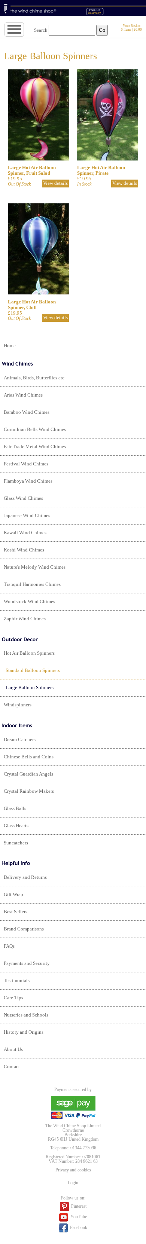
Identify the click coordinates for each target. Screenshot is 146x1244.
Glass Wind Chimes (23, 498)
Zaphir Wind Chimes (25, 618)
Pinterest (78, 1206)
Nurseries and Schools (26, 1015)
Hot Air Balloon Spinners (29, 653)
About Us (13, 1049)
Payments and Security (27, 963)
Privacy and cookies (73, 1170)
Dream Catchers (20, 739)
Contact (12, 1066)
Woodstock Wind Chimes (29, 601)
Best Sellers (15, 911)
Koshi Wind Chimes (24, 550)
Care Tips (13, 997)
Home (10, 345)
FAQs (9, 946)
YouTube (78, 1216)
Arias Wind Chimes (23, 395)
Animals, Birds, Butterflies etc (34, 377)
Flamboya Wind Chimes (28, 481)
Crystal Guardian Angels (28, 774)
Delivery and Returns (25, 877)
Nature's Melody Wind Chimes (35, 567)
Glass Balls (15, 808)
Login (73, 1182)
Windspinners (17, 704)
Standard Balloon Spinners (33, 670)
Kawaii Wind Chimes (25, 532)
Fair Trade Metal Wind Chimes (35, 446)
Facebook (78, 1227)
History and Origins (23, 1032)
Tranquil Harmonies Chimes (32, 584)
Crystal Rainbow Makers (29, 791)
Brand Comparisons (24, 929)
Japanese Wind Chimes (27, 515)
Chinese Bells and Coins (29, 756)
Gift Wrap (13, 894)
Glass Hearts (16, 825)
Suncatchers (16, 843)
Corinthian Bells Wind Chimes (35, 429)
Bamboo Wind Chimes (26, 412)
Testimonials (17, 980)
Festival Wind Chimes (26, 464)
